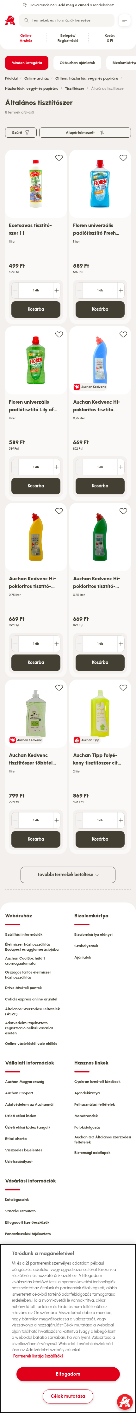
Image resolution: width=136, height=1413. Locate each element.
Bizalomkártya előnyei (93, 934)
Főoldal (11, 78)
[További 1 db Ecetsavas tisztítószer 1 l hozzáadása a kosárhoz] (56, 290)
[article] (36, 237)
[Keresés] (27, 20)
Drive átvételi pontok (23, 988)
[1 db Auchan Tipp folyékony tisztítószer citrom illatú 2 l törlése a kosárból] (79, 820)
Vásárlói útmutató (20, 1211)
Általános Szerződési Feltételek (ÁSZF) (32, 1011)
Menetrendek (86, 1116)
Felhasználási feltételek (94, 1104)
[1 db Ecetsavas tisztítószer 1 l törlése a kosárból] (15, 290)
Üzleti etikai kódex (20, 1116)
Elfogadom (68, 1374)
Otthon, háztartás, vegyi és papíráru (86, 78)
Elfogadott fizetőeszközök (27, 1222)
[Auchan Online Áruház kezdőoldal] (10, 20)
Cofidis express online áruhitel (31, 999)
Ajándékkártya (87, 1093)
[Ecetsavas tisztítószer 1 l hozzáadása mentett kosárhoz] (59, 157)
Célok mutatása (68, 1396)
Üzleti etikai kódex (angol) (27, 1127)
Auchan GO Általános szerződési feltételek (102, 1139)
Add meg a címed (73, 5)
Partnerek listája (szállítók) (38, 1356)
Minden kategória (26, 63)
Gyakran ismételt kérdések (97, 1081)
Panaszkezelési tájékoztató (28, 1234)
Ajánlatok (82, 957)
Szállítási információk (23, 934)
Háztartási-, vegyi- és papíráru (31, 88)
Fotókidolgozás (87, 1127)
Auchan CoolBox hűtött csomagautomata (25, 961)
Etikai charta (16, 1138)
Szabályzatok (86, 946)
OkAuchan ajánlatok (77, 63)
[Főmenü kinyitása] (124, 20)
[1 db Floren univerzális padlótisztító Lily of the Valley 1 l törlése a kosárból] (15, 467)
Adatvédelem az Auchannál (29, 1104)
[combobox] (66, 20)
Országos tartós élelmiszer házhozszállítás (28, 975)
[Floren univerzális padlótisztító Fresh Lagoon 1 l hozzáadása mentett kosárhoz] (123, 157)
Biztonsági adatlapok (92, 1152)
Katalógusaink (17, 1199)
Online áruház (36, 78)
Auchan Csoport (19, 1093)
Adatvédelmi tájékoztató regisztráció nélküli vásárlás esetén (29, 1028)
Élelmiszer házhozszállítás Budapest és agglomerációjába (32, 947)
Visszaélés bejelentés (23, 1150)
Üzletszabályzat (19, 1161)
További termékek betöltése (65, 874)
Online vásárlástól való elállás (31, 1043)
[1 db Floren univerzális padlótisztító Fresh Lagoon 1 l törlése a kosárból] (79, 290)
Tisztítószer (74, 88)
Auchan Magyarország (24, 1081)
